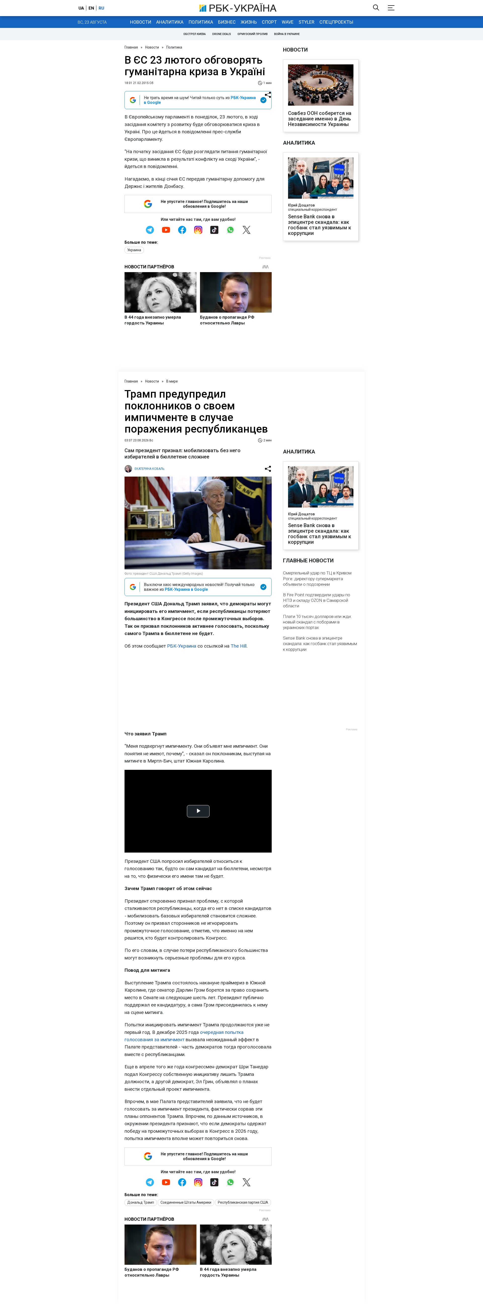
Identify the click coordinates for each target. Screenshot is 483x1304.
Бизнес (227, 22)
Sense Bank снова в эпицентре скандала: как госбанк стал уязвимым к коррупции (319, 225)
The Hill (239, 646)
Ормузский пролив (252, 34)
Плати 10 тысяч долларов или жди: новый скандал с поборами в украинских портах (317, 622)
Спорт (269, 22)
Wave (288, 22)
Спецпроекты (336, 22)
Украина (134, 250)
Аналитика (169, 22)
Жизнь (249, 22)
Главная (131, 47)
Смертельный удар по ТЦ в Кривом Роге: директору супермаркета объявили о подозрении (317, 578)
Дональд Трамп (140, 1202)
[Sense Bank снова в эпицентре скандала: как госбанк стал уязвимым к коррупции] (320, 178)
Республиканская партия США (243, 1202)
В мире (172, 381)
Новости (140, 22)
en (91, 8)
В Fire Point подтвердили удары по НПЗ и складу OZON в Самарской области (316, 600)
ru (101, 8)
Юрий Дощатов (301, 205)
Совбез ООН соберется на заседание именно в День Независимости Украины (320, 118)
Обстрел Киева (194, 34)
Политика (200, 22)
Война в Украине (287, 34)
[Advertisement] (198, 690)
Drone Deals (221, 34)
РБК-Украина (181, 646)
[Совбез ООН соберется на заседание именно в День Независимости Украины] (320, 85)
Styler (306, 22)
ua (81, 8)
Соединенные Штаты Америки (185, 1202)
